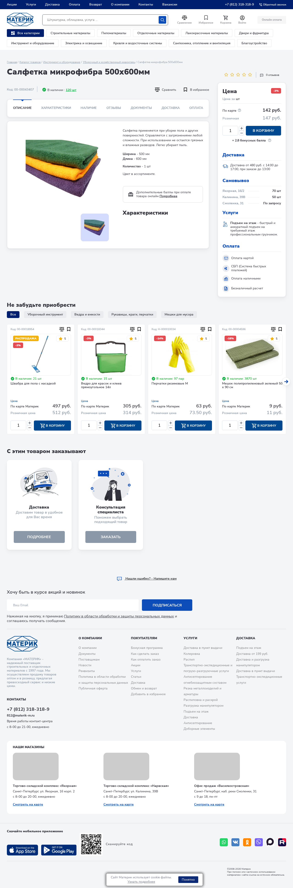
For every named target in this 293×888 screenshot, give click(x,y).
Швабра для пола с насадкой (33, 384)
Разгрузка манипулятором (203, 705)
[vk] (235, 842)
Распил (189, 659)
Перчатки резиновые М (170, 384)
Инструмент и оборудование (32, 43)
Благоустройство (254, 43)
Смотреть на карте (28, 804)
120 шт (71, 90)
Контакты (145, 4)
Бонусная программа (147, 648)
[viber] (259, 842)
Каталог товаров (30, 62)
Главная (12, 62)
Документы (141, 108)
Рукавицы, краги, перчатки (132, 314)
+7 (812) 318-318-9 (239, 4)
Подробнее (168, 196)
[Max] (270, 842)
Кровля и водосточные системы (137, 43)
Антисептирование (198, 723)
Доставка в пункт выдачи (203, 648)
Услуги (31, 4)
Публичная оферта (93, 688)
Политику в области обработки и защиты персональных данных (119, 616)
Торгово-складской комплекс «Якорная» (45, 786)
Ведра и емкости (87, 314)
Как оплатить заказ (145, 659)
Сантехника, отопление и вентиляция (202, 43)
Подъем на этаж (196, 711)
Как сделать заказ (145, 654)
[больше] (241, 128)
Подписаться (167, 605)
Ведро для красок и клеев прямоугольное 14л (101, 386)
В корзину (263, 130)
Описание (22, 108)
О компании (120, 4)
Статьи (136, 677)
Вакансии (169, 4)
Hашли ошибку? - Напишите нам (151, 578)
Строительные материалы (70, 33)
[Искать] (162, 20)
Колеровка (192, 654)
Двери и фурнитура (254, 33)
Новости (85, 665)
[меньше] (241, 133)
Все (13, 314)
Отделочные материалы (155, 33)
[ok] (247, 842)
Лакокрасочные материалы (206, 33)
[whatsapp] (224, 842)
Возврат (95, 4)
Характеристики (56, 108)
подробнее (39, 536)
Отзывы (113, 108)
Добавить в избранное (148, 694)
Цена (14, 401)
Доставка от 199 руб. (252, 654)
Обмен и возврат (144, 688)
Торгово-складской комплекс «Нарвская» (136, 786)
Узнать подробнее (141, 882)
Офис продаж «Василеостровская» (221, 786)
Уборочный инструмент (45, 314)
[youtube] (282, 842)
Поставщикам (89, 659)
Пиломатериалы (113, 33)
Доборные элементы (199, 729)
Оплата (74, 4)
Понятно (188, 879)
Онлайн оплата (272, 20)
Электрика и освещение (83, 43)
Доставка (52, 4)
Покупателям (144, 638)
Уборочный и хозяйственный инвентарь (109, 62)
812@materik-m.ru (21, 715)
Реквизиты (87, 671)
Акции (12, 4)
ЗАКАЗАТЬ (111, 536)
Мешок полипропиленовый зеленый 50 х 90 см (252, 386)
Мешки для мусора (179, 314)
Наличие (89, 108)
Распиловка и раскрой (201, 700)
